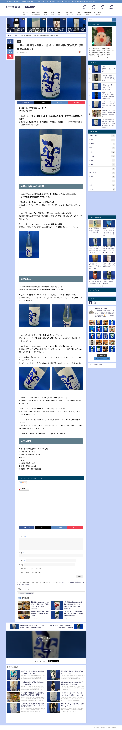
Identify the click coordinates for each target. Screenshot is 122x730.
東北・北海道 (101, 135)
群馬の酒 (22, 593)
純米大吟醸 (30, 593)
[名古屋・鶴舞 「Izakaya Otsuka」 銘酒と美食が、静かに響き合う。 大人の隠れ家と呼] (112, 342)
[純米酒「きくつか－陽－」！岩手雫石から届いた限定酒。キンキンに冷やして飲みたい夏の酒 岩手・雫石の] (92, 329)
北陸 (102, 164)
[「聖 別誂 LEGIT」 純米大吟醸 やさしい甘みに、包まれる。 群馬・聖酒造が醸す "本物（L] (112, 349)
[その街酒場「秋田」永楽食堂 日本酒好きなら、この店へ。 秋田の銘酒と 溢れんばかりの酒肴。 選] (105, 342)
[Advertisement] (51, 268)
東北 (102, 139)
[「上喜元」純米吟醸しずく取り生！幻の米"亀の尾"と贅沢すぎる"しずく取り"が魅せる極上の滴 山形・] (112, 322)
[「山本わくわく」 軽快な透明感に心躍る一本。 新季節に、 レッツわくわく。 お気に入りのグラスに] (99, 336)
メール (22, 560)
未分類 (101, 189)
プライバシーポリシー (95, 364)
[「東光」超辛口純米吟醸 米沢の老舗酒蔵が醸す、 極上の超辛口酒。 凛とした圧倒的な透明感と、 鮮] (92, 342)
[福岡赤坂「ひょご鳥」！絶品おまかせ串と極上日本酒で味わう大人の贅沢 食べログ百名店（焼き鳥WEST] (112, 329)
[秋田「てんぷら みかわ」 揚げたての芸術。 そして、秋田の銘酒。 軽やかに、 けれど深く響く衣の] (99, 342)
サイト (21, 565)
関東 (19, 41)
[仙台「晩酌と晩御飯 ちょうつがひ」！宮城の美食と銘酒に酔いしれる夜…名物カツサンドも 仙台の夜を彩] (92, 322)
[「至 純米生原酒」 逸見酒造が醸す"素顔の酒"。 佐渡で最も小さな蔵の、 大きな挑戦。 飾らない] (112, 336)
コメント (23, 536)
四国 (102, 177)
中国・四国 (101, 172)
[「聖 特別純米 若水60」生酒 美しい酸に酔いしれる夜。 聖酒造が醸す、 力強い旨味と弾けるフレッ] (92, 336)
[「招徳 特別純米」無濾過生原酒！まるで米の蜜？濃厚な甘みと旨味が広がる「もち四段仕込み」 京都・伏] (99, 329)
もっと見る (101, 286)
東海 (102, 160)
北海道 (102, 143)
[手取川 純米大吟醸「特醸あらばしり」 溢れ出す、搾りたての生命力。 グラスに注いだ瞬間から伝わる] (92, 349)
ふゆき (83, 52)
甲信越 (102, 156)
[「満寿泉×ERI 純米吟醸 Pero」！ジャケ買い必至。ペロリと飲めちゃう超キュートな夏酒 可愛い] (99, 322)
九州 (101, 185)
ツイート (92, 294)
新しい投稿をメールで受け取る (31, 572)
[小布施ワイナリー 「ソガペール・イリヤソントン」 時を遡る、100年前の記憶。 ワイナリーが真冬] (99, 349)
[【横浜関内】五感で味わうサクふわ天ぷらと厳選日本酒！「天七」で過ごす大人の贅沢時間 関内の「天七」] (105, 322)
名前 (21, 553)
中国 (102, 181)
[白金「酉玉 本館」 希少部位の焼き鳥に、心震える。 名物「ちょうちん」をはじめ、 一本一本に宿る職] (105, 349)
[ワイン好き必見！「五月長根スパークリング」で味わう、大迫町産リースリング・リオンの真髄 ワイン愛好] (105, 329)
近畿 (101, 168)
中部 (101, 152)
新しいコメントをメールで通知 (31, 568)
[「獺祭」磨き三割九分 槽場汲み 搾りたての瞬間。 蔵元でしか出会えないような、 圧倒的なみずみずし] (105, 336)
